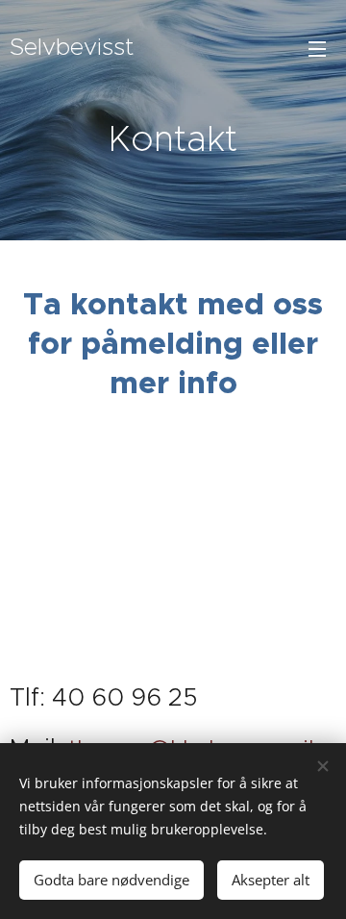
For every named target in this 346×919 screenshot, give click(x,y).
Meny (317, 48)
